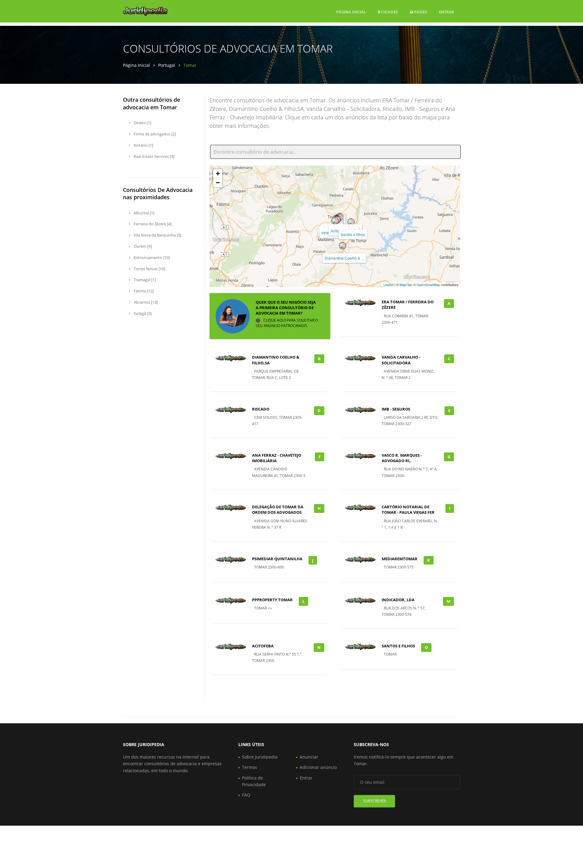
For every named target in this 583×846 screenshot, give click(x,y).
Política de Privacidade (254, 781)
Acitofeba (263, 646)
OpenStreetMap (428, 284)
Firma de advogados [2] (154, 134)
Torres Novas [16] (149, 268)
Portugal (166, 65)
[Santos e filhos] (351, 222)
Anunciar (309, 757)
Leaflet (389, 284)
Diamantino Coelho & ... (344, 258)
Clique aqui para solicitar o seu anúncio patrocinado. (287, 323)
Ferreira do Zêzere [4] (152, 224)
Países (420, 12)
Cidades (389, 12)
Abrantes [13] (145, 302)
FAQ (246, 795)
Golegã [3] (142, 313)
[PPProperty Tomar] (335, 220)
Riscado (260, 409)
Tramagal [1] (144, 279)
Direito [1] (142, 122)
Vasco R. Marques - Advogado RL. (402, 457)
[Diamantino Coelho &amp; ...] (342, 245)
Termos (249, 767)
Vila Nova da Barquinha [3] (157, 235)
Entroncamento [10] (151, 257)
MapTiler (406, 284)
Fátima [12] (143, 291)
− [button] (218, 182)
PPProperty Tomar (272, 599)
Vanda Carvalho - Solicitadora (401, 359)
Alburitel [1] (143, 213)
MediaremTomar (400, 558)
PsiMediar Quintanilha (277, 558)
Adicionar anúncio (318, 767)
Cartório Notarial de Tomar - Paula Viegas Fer (408, 509)
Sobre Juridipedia (260, 757)
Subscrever (374, 800)
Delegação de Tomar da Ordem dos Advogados (277, 509)
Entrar (446, 12)
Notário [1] (143, 145)
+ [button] (218, 173)
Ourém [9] (142, 246)
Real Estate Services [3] (153, 156)
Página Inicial (351, 12)
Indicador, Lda (398, 599)
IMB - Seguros (396, 409)
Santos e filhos (353, 234)
